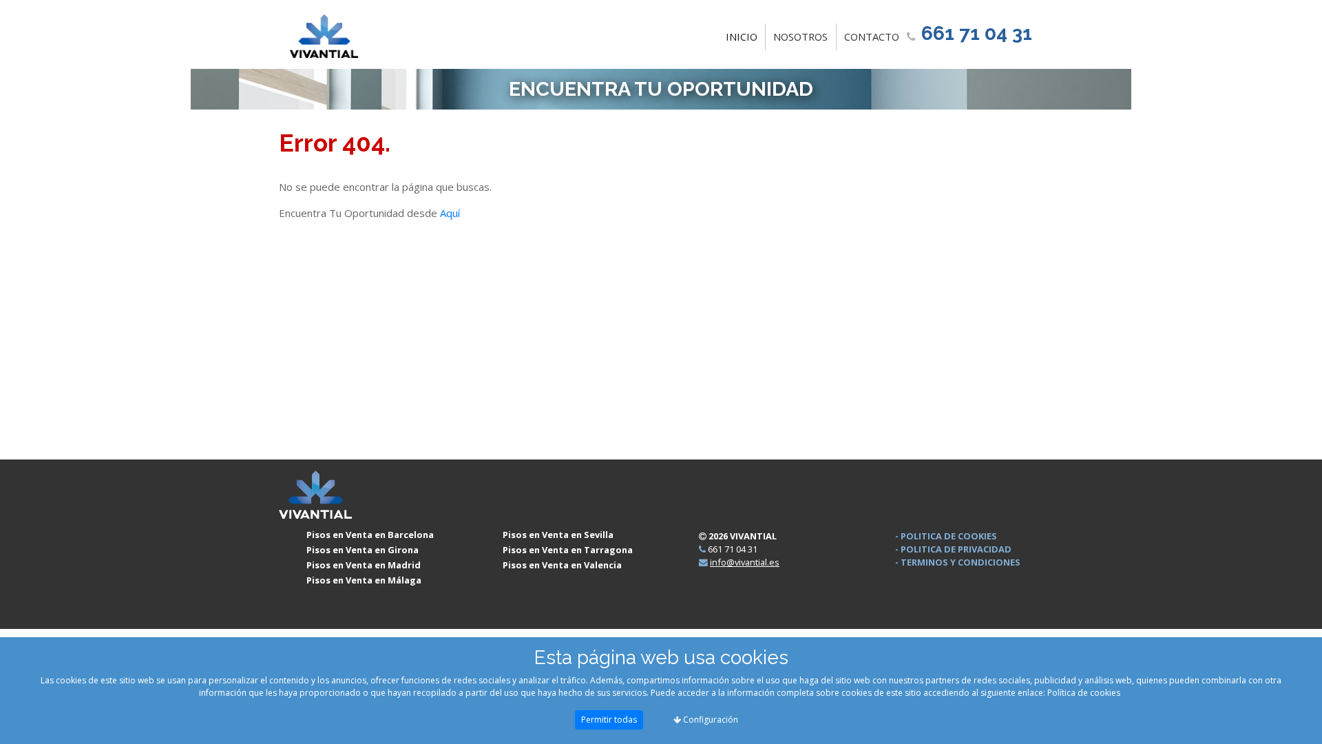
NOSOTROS (800, 36)
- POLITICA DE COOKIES (946, 536)
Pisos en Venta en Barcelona (370, 534)
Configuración (709, 719)
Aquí (450, 213)
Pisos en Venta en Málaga (363, 580)
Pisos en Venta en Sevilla (558, 534)
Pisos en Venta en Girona (362, 550)
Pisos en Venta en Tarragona (568, 550)
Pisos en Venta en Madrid (363, 565)
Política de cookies (1083, 693)
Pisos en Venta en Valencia (562, 565)
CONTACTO (871, 36)
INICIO (744, 36)
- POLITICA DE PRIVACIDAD (953, 549)
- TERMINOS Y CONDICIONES (957, 562)
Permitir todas (609, 719)
